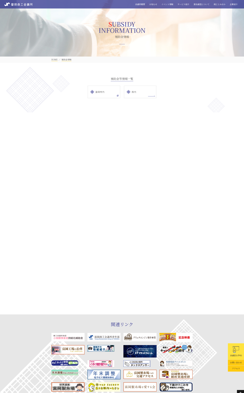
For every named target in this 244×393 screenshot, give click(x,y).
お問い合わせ (236, 362)
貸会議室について (201, 4)
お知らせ (153, 4)
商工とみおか (220, 4)
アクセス (236, 368)
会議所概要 (140, 4)
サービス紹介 (183, 4)
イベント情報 (167, 4)
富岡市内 (99, 92)
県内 (134, 92)
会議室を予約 (236, 355)
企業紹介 (234, 4)
